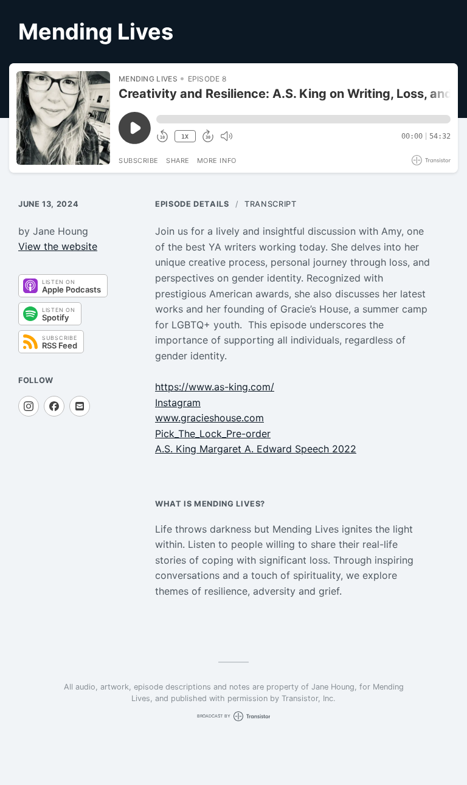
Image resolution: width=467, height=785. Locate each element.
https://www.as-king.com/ (214, 387)
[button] (303, 119)
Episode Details (192, 204)
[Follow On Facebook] (54, 406)
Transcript (270, 204)
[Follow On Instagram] (28, 406)
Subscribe (139, 160)
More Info (217, 160)
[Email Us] (79, 406)
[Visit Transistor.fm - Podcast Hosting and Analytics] (431, 160)
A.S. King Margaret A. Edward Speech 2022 (255, 449)
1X (185, 136)
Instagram (178, 402)
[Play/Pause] (63, 118)
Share (178, 160)
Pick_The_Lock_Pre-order (213, 433)
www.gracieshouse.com (209, 418)
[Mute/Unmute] (226, 136)
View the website (57, 246)
